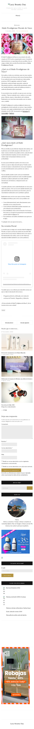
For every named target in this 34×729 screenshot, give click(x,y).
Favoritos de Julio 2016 (8, 405)
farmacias (25, 111)
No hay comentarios (22, 31)
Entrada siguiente (24, 322)
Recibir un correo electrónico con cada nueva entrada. (17, 466)
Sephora (11, 113)
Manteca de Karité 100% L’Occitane (16, 597)
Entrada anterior (9, 322)
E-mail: (3, 568)
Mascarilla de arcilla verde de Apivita (16, 615)
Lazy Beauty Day (17, 724)
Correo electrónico (7, 448)
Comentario (4, 424)
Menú (17, 15)
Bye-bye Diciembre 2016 (13, 588)
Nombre (4, 441)
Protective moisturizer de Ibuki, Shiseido (13, 353)
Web (2, 454)
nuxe (3, 310)
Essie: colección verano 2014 (14, 611)
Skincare (17, 25)
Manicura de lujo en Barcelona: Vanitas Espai (18, 608)
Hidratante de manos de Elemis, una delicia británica (16, 379)
